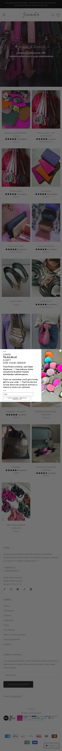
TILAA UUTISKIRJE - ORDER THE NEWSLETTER (17, 398)
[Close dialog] (60, 351)
